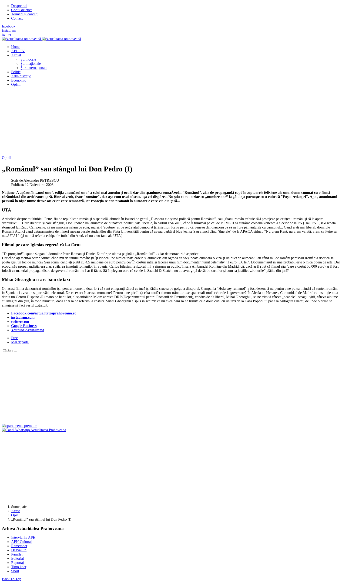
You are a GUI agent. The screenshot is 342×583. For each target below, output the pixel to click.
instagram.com (22, 317)
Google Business (24, 326)
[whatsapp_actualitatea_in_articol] (34, 430)
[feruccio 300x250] (19, 426)
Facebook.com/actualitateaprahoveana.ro (43, 313)
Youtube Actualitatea (27, 330)
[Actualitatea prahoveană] (41, 39)
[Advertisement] (141, 123)
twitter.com (20, 322)
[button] (16, 55)
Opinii (6, 158)
